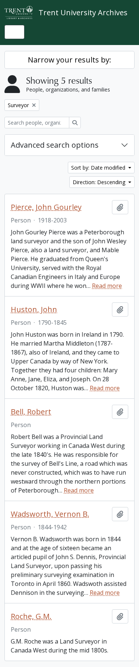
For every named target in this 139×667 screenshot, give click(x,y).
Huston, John (34, 309)
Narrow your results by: (69, 60)
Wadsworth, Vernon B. (50, 514)
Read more (107, 286)
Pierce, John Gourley (46, 207)
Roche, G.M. (31, 616)
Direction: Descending (100, 182)
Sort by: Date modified (99, 167)
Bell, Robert (31, 411)
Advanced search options (55, 145)
